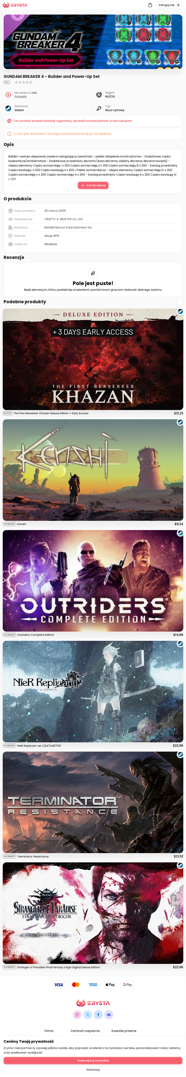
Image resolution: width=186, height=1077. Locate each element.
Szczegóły (21, 96)
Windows (50, 244)
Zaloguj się (166, 5)
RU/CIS (110, 96)
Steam (19, 110)
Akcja (48, 236)
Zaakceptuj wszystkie (93, 1060)
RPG (56, 236)
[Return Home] (15, 5)
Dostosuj (93, 1070)
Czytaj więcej (96, 185)
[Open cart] (150, 5)
